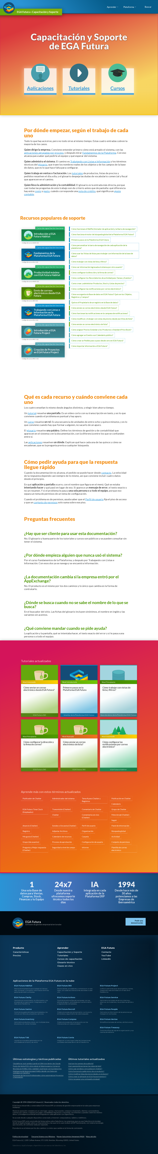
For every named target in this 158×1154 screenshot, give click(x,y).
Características (21, 952)
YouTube (106, 955)
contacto (106, 472)
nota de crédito (87, 191)
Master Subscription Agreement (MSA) (70, 1137)
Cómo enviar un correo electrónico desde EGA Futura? (39, 688)
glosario (42, 164)
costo (38, 191)
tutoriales (77, 173)
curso (31, 421)
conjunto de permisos (46, 502)
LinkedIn (106, 959)
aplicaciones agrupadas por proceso (44, 152)
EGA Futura (33, 922)
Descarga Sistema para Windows (43, 1137)
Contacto (106, 952)
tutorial (32, 413)
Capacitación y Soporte (69, 952)
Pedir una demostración (137, 921)
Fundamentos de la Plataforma (99, 152)
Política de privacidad (20, 1137)
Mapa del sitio (91, 1137)
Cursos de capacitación (69, 959)
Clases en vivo (65, 966)
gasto (46, 191)
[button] (147, 6)
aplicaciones (35, 442)
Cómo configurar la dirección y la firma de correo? (38, 743)
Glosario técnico (66, 962)
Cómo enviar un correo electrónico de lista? (74, 743)
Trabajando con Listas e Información (90, 161)
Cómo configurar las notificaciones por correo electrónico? (115, 744)
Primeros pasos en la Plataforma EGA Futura (74, 688)
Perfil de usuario (94, 499)
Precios (17, 955)
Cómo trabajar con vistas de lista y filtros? (116, 688)
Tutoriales (62, 955)
